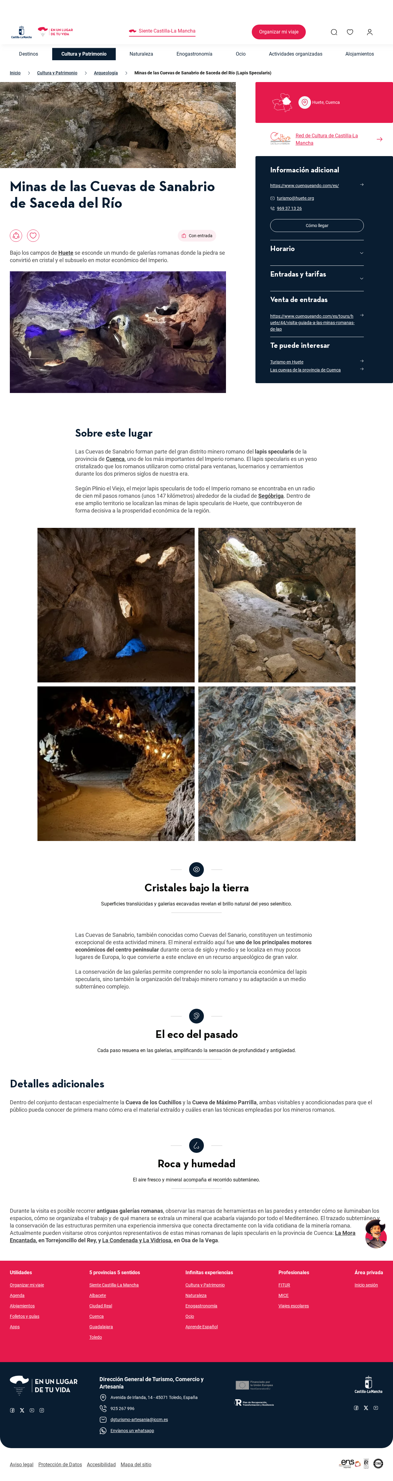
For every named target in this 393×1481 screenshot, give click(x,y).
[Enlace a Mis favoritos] (350, 32)
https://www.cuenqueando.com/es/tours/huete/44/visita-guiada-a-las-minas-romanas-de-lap (312, 323)
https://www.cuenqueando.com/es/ (304, 185)
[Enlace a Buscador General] (334, 32)
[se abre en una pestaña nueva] (254, 1385)
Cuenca (115, 459)
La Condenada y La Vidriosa (136, 1240)
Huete (65, 252)
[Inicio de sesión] (369, 32)
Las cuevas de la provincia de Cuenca (305, 369)
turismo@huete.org (295, 198)
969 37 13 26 (289, 208)
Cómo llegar (335, 225)
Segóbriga (271, 496)
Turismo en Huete (286, 361)
